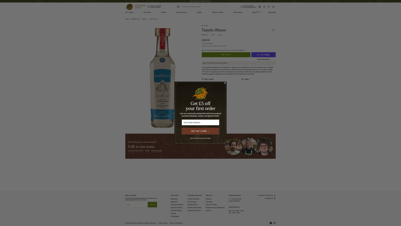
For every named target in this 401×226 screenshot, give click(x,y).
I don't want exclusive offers (200, 138)
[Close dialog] (225, 82)
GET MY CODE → (200, 131)
